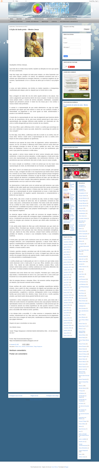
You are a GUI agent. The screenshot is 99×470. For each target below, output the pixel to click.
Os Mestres (81, 393)
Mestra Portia (82, 343)
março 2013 (66, 333)
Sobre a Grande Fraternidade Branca (84, 434)
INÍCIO (11, 19)
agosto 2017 (67, 274)
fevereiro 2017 (67, 290)
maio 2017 (66, 282)
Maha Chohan (82, 300)
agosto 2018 (67, 247)
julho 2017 (66, 277)
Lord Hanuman (82, 281)
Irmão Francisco (83, 266)
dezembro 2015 (67, 325)
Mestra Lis (81, 328)
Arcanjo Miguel (82, 200)
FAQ (80, 254)
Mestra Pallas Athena (84, 340)
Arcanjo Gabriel (82, 195)
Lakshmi (81, 276)
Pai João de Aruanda (84, 406)
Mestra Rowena (82, 346)
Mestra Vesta (82, 349)
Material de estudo (83, 303)
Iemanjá (81, 264)
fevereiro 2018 (67, 259)
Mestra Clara (82, 323)
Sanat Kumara (82, 429)
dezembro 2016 (67, 295)
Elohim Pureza (82, 238)
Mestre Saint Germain (84, 375)
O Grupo (81, 390)
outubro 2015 (67, 330)
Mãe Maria (81, 295)
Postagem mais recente (15, 395)
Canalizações (82, 213)
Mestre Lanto (82, 369)
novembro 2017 (67, 267)
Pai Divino (81, 403)
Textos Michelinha (83, 448)
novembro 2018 (67, 242)
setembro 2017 (67, 272)
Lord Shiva (81, 290)
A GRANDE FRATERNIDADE (54, 19)
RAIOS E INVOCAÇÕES (70, 19)
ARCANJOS (28, 19)
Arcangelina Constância (81, 186)
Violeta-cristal (82, 456)
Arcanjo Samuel (82, 205)
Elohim (80, 228)
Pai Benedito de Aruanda (82, 400)
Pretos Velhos (82, 423)
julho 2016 (66, 307)
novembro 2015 (67, 327)
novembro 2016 (67, 297)
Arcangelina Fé (82, 193)
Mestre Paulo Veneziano (82, 372)
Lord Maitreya (82, 284)
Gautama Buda (82, 256)
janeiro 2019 (67, 239)
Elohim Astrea (82, 231)
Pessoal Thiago (82, 421)
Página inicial (34, 395)
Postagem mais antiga (52, 395)
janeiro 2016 (67, 322)
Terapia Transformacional (83, 444)
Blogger (66, 467)
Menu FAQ (81, 314)
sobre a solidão (82, 439)
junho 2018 (66, 252)
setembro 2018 (67, 244)
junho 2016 (66, 310)
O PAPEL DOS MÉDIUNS (32, 21)
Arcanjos (81, 208)
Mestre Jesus (18, 346)
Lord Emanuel (82, 279)
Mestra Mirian (82, 335)
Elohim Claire (82, 236)
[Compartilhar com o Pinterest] (29, 344)
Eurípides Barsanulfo (84, 246)
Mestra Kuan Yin (83, 326)
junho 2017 (66, 279)
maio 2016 (66, 312)
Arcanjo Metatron (83, 198)
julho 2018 (66, 249)
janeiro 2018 (67, 262)
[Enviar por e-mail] (23, 344)
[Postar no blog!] (24, 344)
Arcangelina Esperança (81, 190)
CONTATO (54, 21)
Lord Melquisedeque (84, 286)
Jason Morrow (55, 467)
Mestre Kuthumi (82, 366)
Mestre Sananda (83, 379)
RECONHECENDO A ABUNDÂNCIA (69, 21)
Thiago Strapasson (38, 346)
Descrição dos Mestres (82, 221)
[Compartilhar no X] (26, 344)
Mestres (24, 346)
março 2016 (66, 317)
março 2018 (66, 257)
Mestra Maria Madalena (82, 332)
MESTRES (19, 19)
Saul (80, 431)
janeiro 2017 (67, 292)
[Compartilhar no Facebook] (27, 344)
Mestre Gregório (83, 356)
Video (80, 454)
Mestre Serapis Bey (83, 381)
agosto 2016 (67, 305)
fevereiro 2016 (67, 320)
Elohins (80, 241)
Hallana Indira (82, 261)
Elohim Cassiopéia (83, 233)
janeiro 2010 (67, 335)
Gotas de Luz (82, 259)
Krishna (80, 269)
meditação (81, 305)
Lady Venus (81, 274)
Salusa (80, 426)
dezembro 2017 (67, 264)
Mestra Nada (82, 337)
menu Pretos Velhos (83, 319)
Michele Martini (29, 346)
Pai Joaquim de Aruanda (82, 410)
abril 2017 (66, 285)
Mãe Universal (82, 298)
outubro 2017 (67, 269)
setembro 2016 (67, 302)
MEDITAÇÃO (45, 21)
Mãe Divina (81, 293)
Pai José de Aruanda (84, 413)
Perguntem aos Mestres (82, 418)
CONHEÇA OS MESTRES (16, 21)
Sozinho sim (82, 441)
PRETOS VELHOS (39, 19)
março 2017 (66, 287)
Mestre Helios (82, 359)
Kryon (80, 271)
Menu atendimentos (83, 310)
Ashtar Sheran (82, 210)
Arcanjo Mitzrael (83, 203)
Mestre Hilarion (82, 361)
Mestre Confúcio (83, 351)
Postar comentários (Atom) (36, 399)
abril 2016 (66, 315)
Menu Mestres (82, 317)
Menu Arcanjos (82, 308)
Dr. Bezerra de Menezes (82, 225)
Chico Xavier (82, 216)
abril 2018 (66, 254)
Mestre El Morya (83, 354)
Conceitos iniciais (83, 218)
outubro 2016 (67, 300)
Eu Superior (81, 243)
